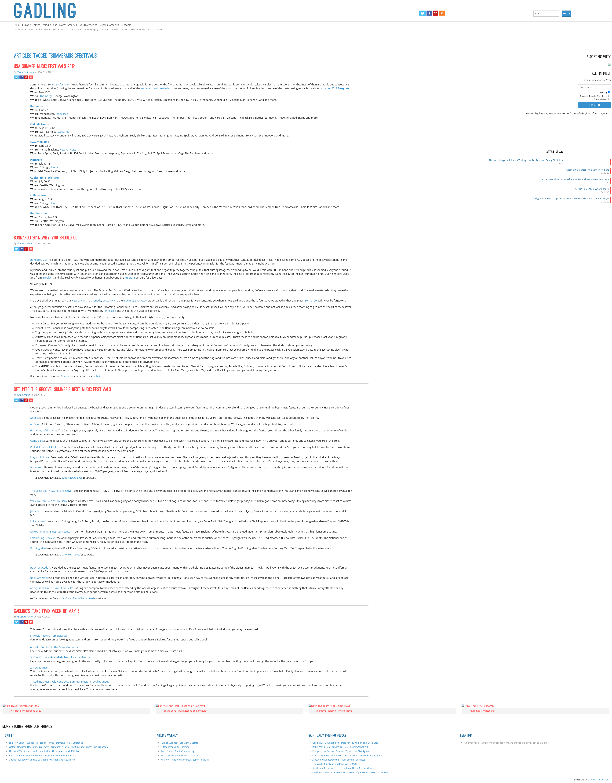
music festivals (61, 84)
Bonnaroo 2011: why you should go (46, 238)
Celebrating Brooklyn (42, 538)
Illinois (54, 167)
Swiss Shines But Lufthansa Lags (178, 751)
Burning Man (38, 548)
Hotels (114, 29)
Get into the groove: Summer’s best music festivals (62, 389)
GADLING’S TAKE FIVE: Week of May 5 (47, 611)
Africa (36, 25)
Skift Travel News (599, 99)
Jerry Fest (35, 511)
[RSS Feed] (442, 13)
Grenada (96, 300)
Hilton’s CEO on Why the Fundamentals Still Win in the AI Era (41, 755)
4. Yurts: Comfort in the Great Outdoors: (54, 647)
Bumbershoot (39, 213)
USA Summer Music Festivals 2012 (44, 66)
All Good (35, 424)
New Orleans (79, 300)
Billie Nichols (69, 477)
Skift (8, 736)
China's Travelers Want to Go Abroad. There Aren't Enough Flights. (347, 755)
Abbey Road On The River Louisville (51, 588)
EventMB (466, 736)
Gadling (153, 10)
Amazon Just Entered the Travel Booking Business (338, 759)
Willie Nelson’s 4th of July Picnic (49, 501)
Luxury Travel (75, 29)
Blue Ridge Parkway (135, 300)
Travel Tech (59, 29)
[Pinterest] (435, 13)
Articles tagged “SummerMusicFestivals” (56, 56)
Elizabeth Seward (25, 72)
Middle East (50, 25)
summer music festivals (155, 88)
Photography (91, 29)
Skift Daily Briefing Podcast (328, 736)
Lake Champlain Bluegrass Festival (50, 531)
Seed (77, 554)
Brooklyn (47, 277)
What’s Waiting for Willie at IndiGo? (179, 755)
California (63, 131)
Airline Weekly (167, 736)
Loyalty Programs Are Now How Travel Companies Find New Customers (350, 772)
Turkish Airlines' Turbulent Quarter (179, 742)
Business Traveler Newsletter (593, 96)
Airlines (105, 29)
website (97, 376)
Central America (109, 25)
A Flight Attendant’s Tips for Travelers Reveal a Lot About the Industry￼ (571, 198)
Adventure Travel (24, 29)
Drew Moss (68, 554)
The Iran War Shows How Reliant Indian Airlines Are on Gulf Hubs (574, 179)
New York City (68, 149)
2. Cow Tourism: (39, 667)
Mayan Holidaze (39, 457)
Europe (26, 25)
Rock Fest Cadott (40, 567)
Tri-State (130, 277)
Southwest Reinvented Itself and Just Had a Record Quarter (344, 768)
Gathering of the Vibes (43, 430)
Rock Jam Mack (39, 578)
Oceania (126, 25)
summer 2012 (329, 88)
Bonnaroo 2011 (39, 259)
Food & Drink (138, 29)
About (594, 779)
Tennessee (61, 114)
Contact (603, 779)
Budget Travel (43, 29)
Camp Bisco (37, 440)
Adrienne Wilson (25, 616)
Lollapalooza (38, 195)
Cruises (125, 29)
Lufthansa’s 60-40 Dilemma (175, 746)
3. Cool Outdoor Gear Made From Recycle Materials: (61, 657)
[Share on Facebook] (21, 77)
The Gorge (46, 96)
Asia (17, 25)
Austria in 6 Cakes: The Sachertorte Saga (587, 169)
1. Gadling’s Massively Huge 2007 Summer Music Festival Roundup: (70, 681)
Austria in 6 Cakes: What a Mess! (592, 188)
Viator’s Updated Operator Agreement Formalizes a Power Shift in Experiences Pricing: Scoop (58, 746)
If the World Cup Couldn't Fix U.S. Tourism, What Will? (340, 746)
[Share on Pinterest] (26, 77)
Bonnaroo (311, 300)
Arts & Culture (155, 29)
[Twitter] (422, 13)
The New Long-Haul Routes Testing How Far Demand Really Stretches (526, 160)
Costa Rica (108, 300)
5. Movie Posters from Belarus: (48, 635)
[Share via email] (31, 77)
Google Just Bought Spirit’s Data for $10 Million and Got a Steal (42, 759)
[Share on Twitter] (16, 77)
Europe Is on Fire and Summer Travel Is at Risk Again (340, 751)
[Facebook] (429, 13)
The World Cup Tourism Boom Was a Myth (334, 763)
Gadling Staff (23, 394)
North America (68, 25)
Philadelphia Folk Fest (43, 447)
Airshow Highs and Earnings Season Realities (185, 759)
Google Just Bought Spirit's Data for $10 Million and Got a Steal (345, 742)
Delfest (34, 417)
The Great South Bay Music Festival (51, 491)
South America (88, 25)
